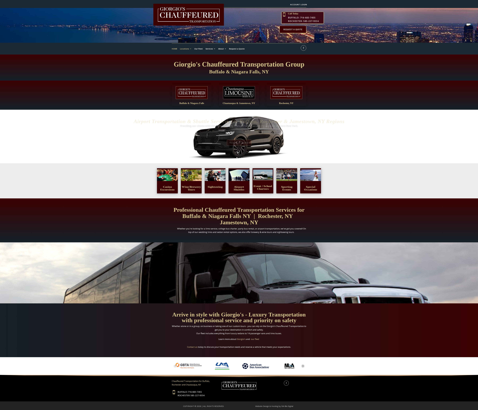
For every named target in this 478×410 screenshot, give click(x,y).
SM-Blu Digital (287, 406)
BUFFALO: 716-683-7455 (302, 17)
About (221, 48)
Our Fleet (198, 48)
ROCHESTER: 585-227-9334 (303, 21)
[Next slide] (303, 366)
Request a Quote (237, 48)
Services (209, 48)
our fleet (255, 339)
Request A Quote (239, 144)
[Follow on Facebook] (303, 48)
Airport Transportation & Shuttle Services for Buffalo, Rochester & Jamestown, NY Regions (239, 123)
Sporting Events (287, 188)
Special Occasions (310, 188)
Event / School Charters (263, 187)
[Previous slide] (175, 366)
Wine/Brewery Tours (191, 188)
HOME (174, 48)
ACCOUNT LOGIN (298, 4)
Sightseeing (215, 186)
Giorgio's (241, 339)
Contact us (192, 346)
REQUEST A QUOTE (292, 29)
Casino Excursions (167, 188)
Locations (184, 48)
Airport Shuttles (239, 188)
